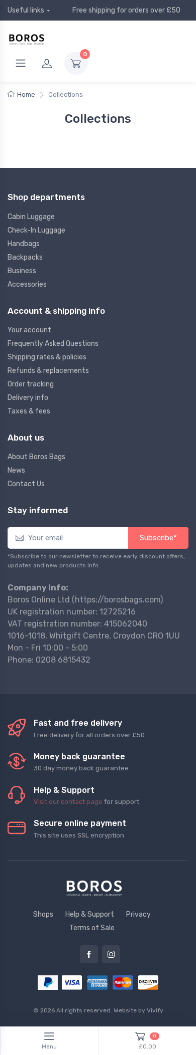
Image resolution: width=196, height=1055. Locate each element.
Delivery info (28, 397)
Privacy (138, 914)
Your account (29, 330)
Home (26, 94)
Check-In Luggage (36, 230)
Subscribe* (158, 537)
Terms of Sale (92, 928)
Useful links (26, 10)
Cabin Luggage (31, 217)
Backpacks (25, 257)
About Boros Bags (36, 457)
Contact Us (26, 484)
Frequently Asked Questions (53, 343)
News (16, 470)
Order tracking (31, 384)
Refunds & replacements (48, 370)
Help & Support (89, 914)
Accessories (27, 284)
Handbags (24, 244)
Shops (43, 914)
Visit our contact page (68, 801)
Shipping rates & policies (47, 357)
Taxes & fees (29, 411)
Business (22, 271)
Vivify (155, 1010)
